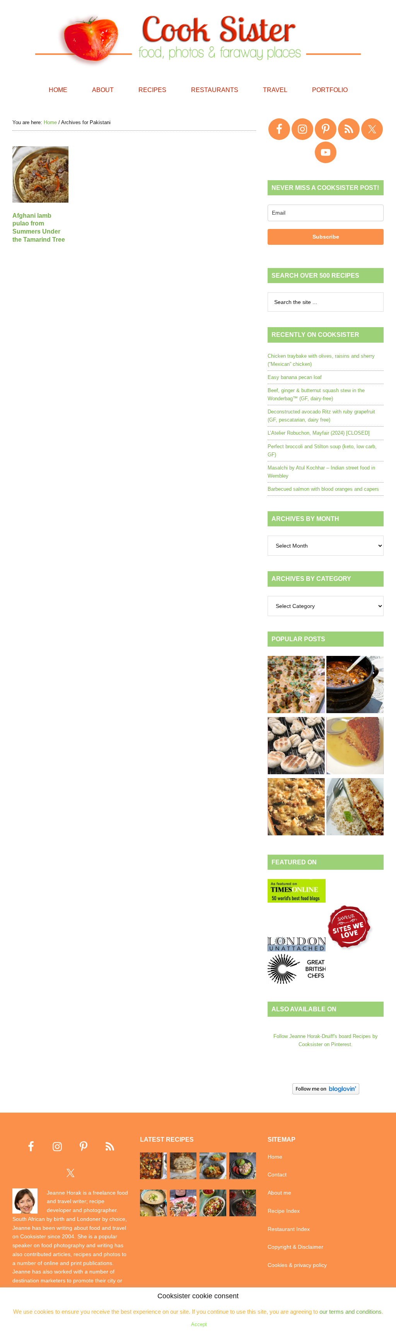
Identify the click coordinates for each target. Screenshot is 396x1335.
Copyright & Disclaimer (295, 1247)
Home (275, 1157)
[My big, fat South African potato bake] (296, 808)
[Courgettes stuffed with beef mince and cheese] (355, 808)
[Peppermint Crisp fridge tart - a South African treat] (296, 685)
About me (279, 1193)
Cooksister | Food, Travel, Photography (198, 38)
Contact (277, 1174)
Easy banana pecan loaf (295, 377)
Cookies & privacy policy (297, 1265)
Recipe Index (284, 1211)
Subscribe (325, 237)
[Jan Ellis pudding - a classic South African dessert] (355, 747)
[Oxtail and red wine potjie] (355, 685)
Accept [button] (199, 1324)
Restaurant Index (289, 1229)
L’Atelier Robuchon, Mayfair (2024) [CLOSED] (319, 433)
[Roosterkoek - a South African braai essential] (296, 747)
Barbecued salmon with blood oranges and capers (323, 489)
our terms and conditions (350, 1311)
